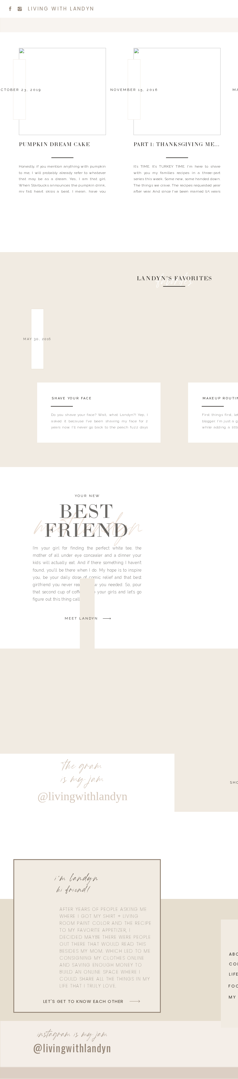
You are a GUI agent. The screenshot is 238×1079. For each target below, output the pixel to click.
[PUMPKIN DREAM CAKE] (62, 91)
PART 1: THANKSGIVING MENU (178, 145)
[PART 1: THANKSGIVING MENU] (177, 91)
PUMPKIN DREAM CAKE (54, 145)
